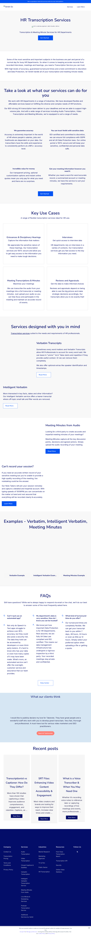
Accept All (22, 931)
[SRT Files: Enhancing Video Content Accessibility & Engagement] (44, 764)
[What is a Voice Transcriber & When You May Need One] (72, 764)
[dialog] (45, 931)
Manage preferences (32, 931)
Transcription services (20, 333)
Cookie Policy (41, 933)
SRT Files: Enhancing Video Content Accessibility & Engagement (44, 787)
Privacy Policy (51, 933)
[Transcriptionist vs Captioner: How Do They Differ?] (17, 764)
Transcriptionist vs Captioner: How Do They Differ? (16, 783)
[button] (45, 37)
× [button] (89, 928)
